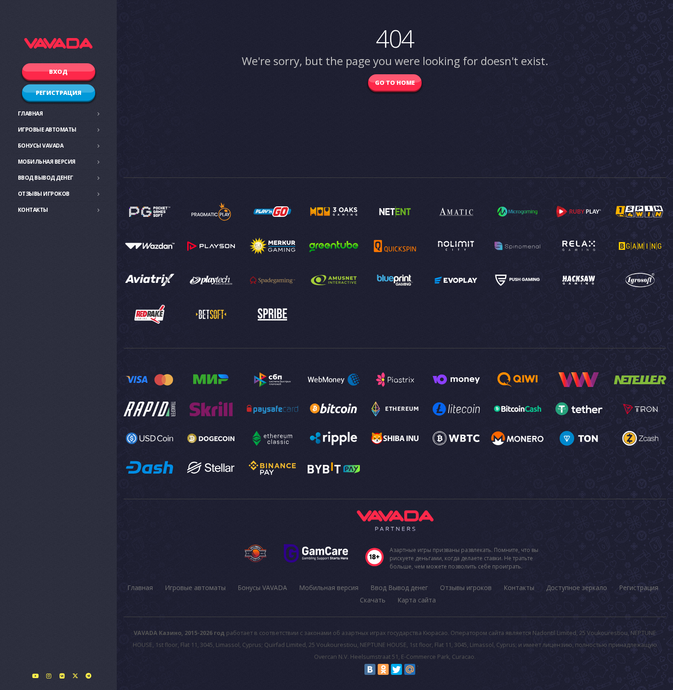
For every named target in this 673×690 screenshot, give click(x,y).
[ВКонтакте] (369, 669)
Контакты (33, 210)
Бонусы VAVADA (41, 145)
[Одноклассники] (383, 669)
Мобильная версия (47, 162)
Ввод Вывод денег (45, 178)
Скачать (372, 600)
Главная (30, 113)
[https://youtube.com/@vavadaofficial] (35, 675)
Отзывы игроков (44, 194)
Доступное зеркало (576, 587)
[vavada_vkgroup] (61, 675)
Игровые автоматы (47, 129)
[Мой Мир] (409, 669)
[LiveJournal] (423, 669)
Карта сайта (416, 600)
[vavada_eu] (75, 675)
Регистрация (58, 92)
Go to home (395, 82)
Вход (58, 71)
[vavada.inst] (48, 675)
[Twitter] (396, 669)
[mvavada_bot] (88, 675)
